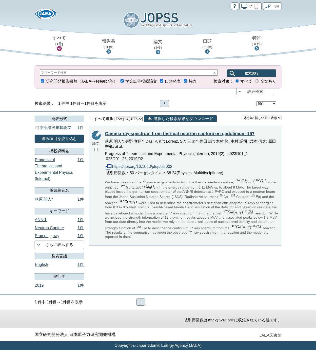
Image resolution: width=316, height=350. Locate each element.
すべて (59, 40)
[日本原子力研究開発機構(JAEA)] (46, 15)
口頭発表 (173, 81)
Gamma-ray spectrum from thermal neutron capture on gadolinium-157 (180, 133)
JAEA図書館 (270, 335)
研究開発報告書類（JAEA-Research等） (82, 81)
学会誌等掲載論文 (141, 81)
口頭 (207, 44)
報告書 (108, 44)
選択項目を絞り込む (59, 139)
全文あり (268, 81)
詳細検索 (255, 91)
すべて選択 (104, 119)
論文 (158, 44)
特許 (257, 40)
